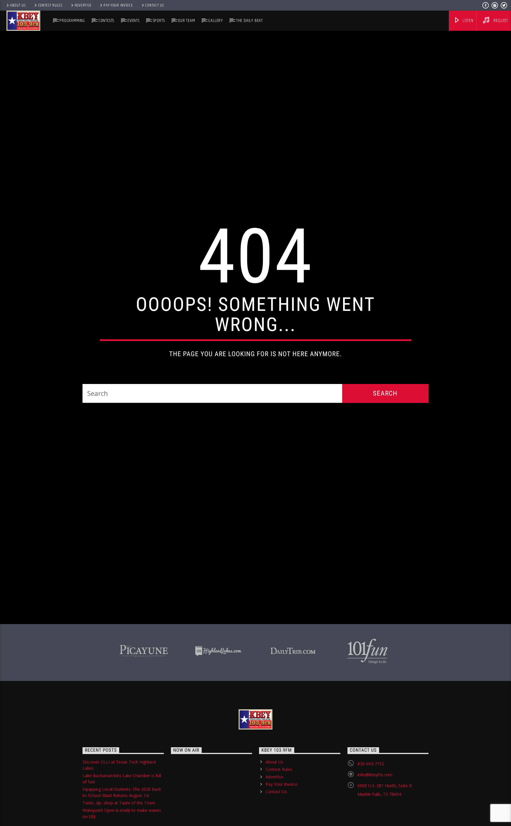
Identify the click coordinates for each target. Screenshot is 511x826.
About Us (18, 5)
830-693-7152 (371, 800)
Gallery (215, 20)
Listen (467, 20)
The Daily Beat (249, 20)
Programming (72, 20)
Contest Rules (50, 5)
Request (500, 20)
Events (133, 20)
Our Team (186, 20)
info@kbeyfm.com (375, 811)
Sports (159, 20)
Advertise (83, 5)
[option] (143, 686)
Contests (106, 20)
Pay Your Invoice (118, 5)
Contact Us (154, 5)
